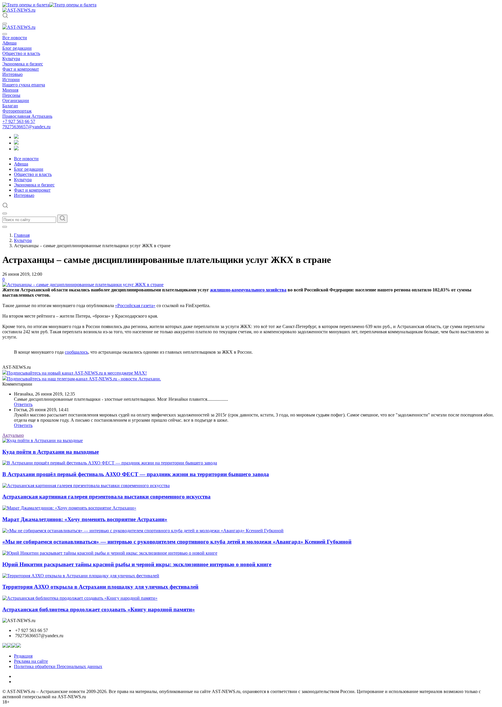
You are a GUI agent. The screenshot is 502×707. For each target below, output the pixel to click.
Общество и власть (21, 53)
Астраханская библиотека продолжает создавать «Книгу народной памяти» (98, 609)
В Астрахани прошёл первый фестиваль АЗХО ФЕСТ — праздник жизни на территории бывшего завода (135, 474)
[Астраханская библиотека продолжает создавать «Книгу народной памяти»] (79, 598)
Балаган (10, 105)
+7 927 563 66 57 (18, 121)
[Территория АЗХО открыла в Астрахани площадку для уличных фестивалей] (80, 575)
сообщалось (76, 352)
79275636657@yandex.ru (26, 126)
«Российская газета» (135, 305)
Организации (15, 100)
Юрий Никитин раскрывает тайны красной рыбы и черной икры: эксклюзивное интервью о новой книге (136, 564)
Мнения (10, 90)
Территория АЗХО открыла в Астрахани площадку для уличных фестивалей (100, 587)
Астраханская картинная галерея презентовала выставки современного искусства (106, 497)
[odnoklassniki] (16, 142)
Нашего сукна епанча (23, 84)
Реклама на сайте (31, 661)
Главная (22, 235)
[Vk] (16, 148)
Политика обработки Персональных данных (58, 666)
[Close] (4, 34)
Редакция (23, 655)
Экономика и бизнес (22, 63)
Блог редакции (17, 48)
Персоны (11, 95)
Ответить (23, 404)
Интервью (12, 74)
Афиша (9, 42)
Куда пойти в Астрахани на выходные (50, 452)
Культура (11, 58)
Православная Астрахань (27, 116)
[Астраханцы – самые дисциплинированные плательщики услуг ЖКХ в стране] (83, 284)
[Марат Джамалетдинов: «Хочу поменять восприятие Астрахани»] (69, 507)
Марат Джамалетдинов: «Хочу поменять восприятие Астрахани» (84, 519)
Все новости (14, 37)
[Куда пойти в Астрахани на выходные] (42, 440)
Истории (11, 79)
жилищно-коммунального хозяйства (248, 289)
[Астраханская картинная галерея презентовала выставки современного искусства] (86, 485)
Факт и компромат (20, 69)
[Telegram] (16, 137)
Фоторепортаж (17, 110)
